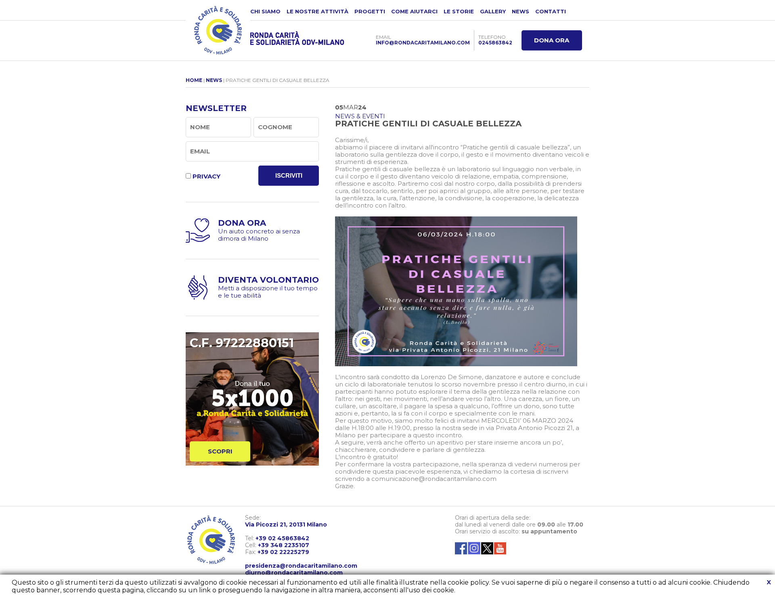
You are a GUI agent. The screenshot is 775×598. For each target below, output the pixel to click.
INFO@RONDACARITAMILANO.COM (423, 43)
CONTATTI (550, 11)
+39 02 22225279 (283, 552)
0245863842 (495, 43)
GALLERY (493, 11)
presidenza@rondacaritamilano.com (301, 565)
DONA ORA (551, 40)
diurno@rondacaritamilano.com (294, 572)
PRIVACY (206, 176)
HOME (194, 80)
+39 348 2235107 (283, 545)
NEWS (520, 11)
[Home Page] (218, 30)
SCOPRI (220, 451)
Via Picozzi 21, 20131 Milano (286, 524)
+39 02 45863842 (282, 538)
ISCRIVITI (288, 175)
